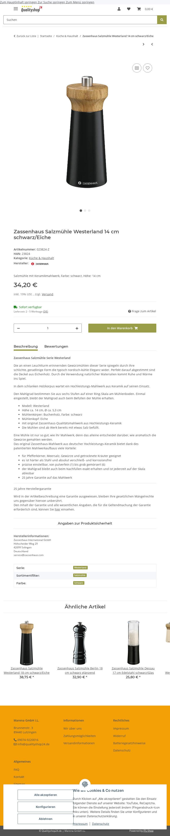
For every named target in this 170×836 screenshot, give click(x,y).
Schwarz (78, 582)
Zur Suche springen (52, 2)
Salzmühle (79, 575)
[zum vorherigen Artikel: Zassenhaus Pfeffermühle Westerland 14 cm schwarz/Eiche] (152, 44)
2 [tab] (85, 210)
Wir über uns (72, 728)
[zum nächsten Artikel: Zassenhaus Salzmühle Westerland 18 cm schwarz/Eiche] (143, 44)
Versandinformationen (79, 743)
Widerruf (119, 736)
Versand (47, 294)
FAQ (16, 770)
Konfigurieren (45, 807)
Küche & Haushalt (41, 258)
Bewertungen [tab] (56, 346)
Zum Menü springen (80, 2)
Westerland (80, 567)
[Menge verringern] (18, 328)
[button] (119, 9)
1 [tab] (81, 210)
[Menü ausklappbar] (16, 7)
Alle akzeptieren (45, 795)
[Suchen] (162, 19)
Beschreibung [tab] (26, 346)
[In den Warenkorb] (17, 58)
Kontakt (19, 777)
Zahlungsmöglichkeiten (79, 736)
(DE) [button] (45, 311)
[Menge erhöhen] (76, 328)
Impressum (80, 823)
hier (57, 509)
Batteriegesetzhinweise (129, 743)
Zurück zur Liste (26, 36)
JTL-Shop (148, 830)
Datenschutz (100, 823)
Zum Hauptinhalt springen (19, 2)
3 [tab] (89, 210)
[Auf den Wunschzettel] (147, 68)
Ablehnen (45, 818)
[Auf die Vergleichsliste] (136, 68)
